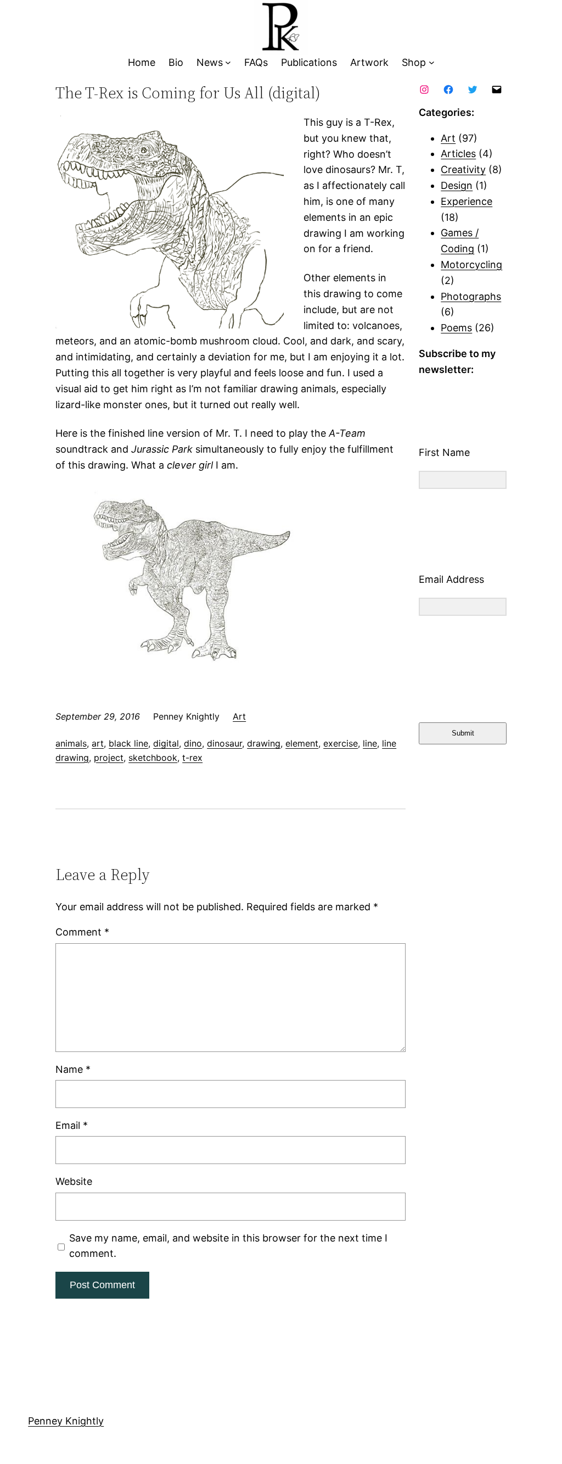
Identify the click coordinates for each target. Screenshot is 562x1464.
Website (73, 1181)
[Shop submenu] (432, 63)
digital (166, 743)
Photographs (471, 296)
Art (239, 716)
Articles (458, 153)
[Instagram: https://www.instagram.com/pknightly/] (424, 89)
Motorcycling (471, 264)
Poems (456, 327)
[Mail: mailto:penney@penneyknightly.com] (496, 89)
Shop (414, 62)
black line (128, 743)
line (370, 743)
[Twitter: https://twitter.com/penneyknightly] (472, 89)
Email (71, 1125)
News (209, 62)
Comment (82, 932)
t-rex (192, 757)
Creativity (463, 169)
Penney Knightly (66, 1421)
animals (71, 743)
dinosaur (224, 743)
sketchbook (152, 757)
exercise (340, 743)
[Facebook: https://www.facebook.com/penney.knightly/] (448, 89)
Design (457, 185)
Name (73, 1069)
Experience (466, 201)
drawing (263, 743)
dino (193, 743)
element (301, 743)
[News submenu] (228, 63)
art (98, 743)
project (108, 757)
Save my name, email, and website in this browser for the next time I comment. (228, 1246)
